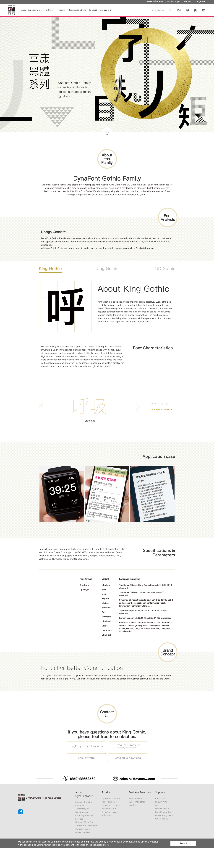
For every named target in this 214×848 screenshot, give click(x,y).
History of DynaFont (84, 822)
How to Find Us (82, 832)
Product (61, 9)
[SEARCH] (170, 10)
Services (79, 818)
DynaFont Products (111, 805)
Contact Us (160, 798)
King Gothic (50, 268)
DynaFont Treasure (111, 798)
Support (93, 9)
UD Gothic (165, 268)
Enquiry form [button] (106, 9)
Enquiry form (161, 801)
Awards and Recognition (86, 825)
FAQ (157, 805)
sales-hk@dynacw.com (137, 778)
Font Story (50, 9)
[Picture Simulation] (179, 10)
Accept (183, 843)
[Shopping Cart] (203, 10)
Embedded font (109, 808)
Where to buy (161, 818)
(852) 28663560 (83, 778)
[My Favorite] (195, 10)
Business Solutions (77, 9)
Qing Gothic (106, 268)
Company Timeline (84, 815)
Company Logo (82, 828)
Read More (103, 844)
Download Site (162, 808)
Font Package (108, 801)
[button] (138, 407)
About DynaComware (31, 9)
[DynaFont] (11, 10)
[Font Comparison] (187, 10)
